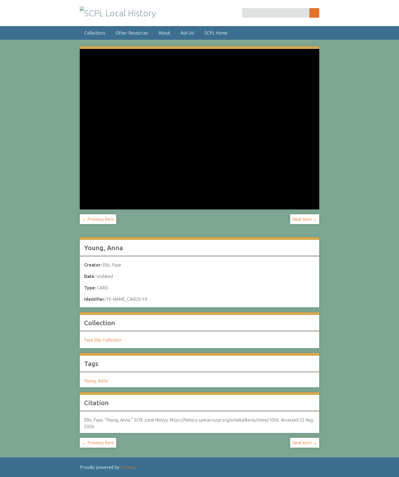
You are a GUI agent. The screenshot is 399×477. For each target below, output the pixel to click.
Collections (94, 32)
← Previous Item (98, 219)
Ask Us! (187, 32)
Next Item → (304, 219)
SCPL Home (216, 32)
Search (314, 13)
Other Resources (132, 32)
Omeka (127, 467)
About (164, 32)
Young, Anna (96, 380)
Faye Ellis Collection (103, 339)
